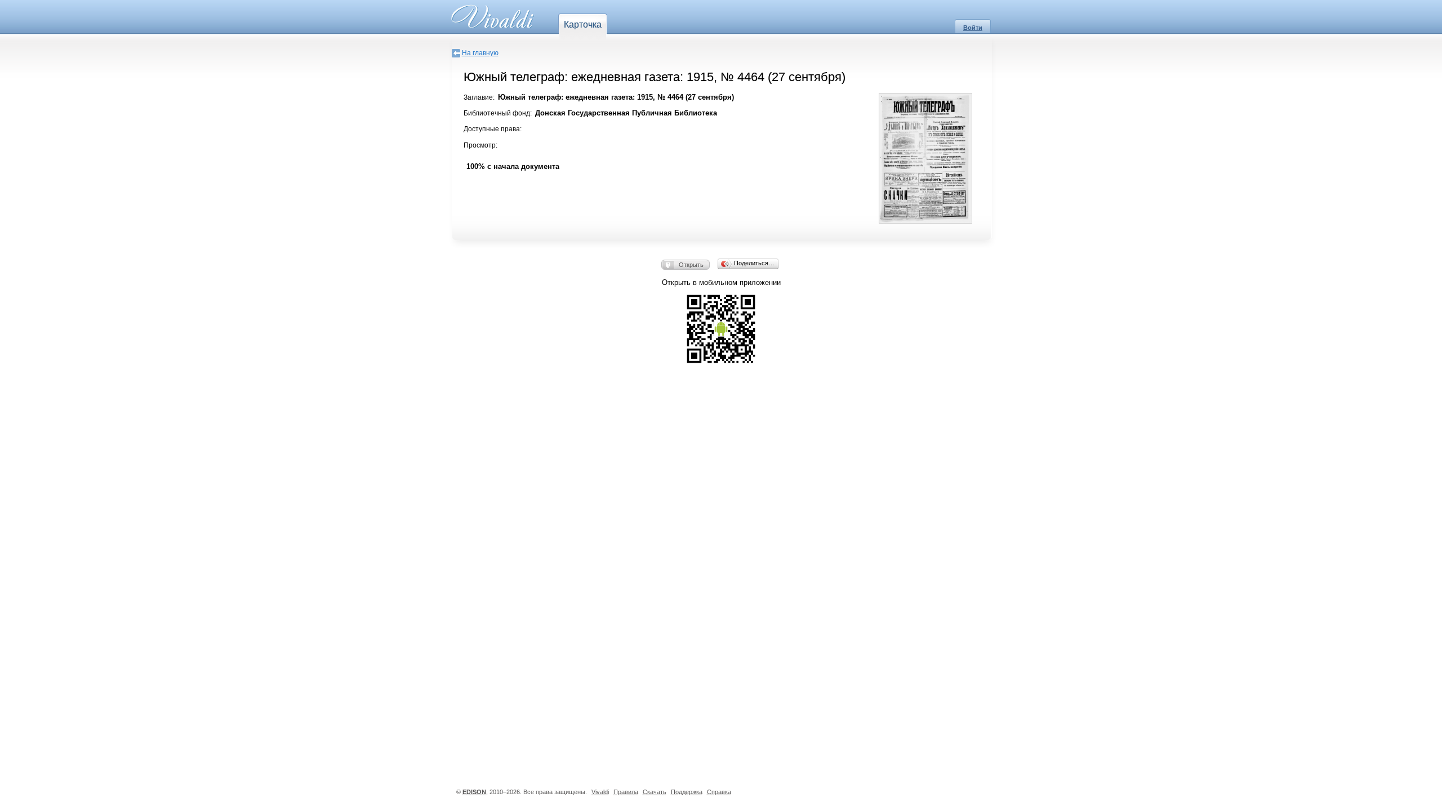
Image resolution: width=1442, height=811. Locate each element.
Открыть (691, 264)
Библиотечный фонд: (498, 113)
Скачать (654, 791)
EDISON (474, 791)
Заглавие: (479, 97)
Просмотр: (480, 145)
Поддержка (686, 791)
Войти (972, 27)
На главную (480, 53)
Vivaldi (600, 791)
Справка (719, 791)
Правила (625, 791)
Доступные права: (493, 129)
